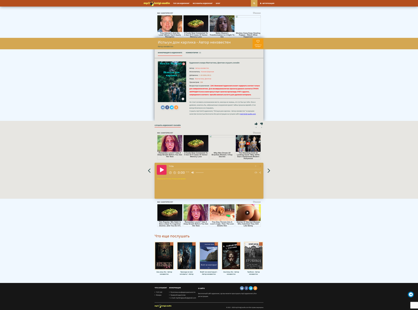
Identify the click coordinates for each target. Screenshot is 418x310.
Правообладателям (177, 295)
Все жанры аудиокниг (203, 3)
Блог (218, 3)
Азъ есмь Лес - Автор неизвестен (164, 273)
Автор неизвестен (202, 68)
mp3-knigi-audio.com (248, 114)
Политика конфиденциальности (182, 292)
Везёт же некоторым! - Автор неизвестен (209, 273)
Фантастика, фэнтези (215, 62)
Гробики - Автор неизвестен (253, 273)
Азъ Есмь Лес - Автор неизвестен (231, 273)
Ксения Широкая (207, 71)
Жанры (158, 295)
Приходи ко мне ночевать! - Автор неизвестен (186, 273)
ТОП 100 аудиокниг (181, 3)
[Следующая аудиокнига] (269, 170)
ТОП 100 (159, 292)
